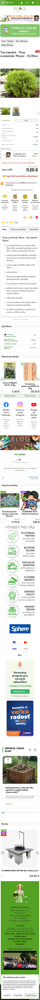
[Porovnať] (25, 217)
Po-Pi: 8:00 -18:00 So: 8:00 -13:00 (20, 934)
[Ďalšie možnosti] (38, 3)
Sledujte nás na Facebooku (20, 939)
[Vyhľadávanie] (27, 3)
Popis (4, 229)
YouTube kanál (20, 941)
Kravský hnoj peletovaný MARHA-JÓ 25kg (10, 386)
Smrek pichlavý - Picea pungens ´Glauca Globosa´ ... (10, 513)
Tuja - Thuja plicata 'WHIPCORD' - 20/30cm (30, 512)
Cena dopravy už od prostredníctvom (21, 184)
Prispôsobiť (18, 995)
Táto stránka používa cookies (14, 977)
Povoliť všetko (31, 995)
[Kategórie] (9, 3)
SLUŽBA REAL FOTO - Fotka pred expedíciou (20, 155)
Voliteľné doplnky (5, 149)
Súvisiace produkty (18, 229)
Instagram (20, 944)
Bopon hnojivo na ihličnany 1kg (30, 384)
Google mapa (20, 936)
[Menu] (3, 3)
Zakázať (7, 995)
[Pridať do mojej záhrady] (36, 217)
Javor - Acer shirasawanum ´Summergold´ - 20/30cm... (20, 871)
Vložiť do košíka (10, 396)
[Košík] (33, 3)
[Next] (35, 750)
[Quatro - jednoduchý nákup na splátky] (20, 718)
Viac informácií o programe (20, 696)
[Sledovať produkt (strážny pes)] (30, 217)
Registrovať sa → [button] (20, 691)
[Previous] (30, 750)
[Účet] (21, 3)
